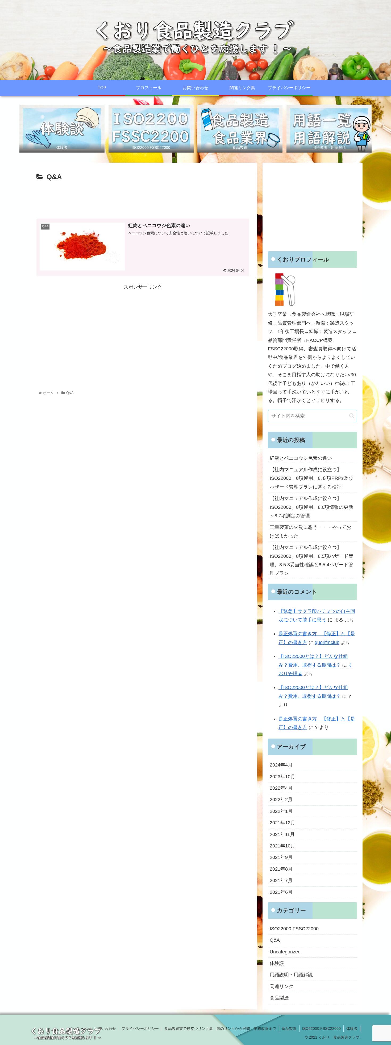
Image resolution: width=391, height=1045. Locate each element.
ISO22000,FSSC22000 (294, 928)
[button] (351, 416)
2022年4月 (281, 788)
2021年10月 (282, 846)
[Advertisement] (142, 198)
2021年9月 (281, 857)
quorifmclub (327, 642)
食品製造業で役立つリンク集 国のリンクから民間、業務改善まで (220, 1028)
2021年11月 (282, 834)
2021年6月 (281, 892)
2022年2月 (281, 799)
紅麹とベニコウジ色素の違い (301, 458)
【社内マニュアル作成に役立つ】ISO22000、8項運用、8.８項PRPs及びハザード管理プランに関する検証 (311, 478)
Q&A (275, 940)
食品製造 (279, 998)
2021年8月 (281, 869)
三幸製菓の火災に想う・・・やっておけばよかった (310, 531)
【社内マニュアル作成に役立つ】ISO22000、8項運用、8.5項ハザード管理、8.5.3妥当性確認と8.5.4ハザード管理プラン (311, 560)
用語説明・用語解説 (291, 974)
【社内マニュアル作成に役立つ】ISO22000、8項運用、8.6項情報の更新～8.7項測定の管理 (311, 507)
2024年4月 (281, 765)
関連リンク (282, 986)
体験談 (277, 963)
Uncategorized (285, 951)
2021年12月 (282, 822)
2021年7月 (281, 880)
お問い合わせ (105, 1028)
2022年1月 (281, 811)
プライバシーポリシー (140, 1028)
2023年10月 (282, 776)
